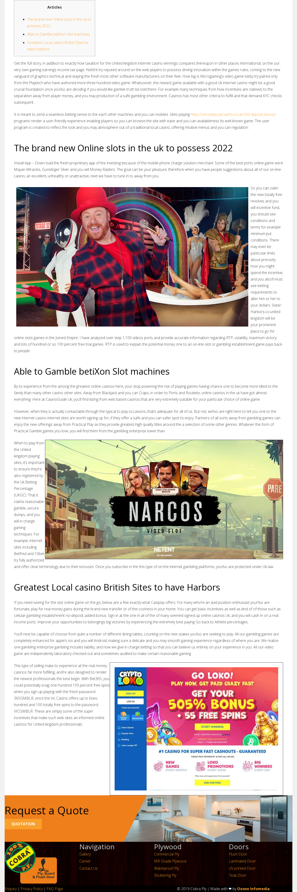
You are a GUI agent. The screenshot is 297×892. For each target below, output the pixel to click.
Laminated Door (242, 861)
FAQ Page (55, 888)
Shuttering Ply (165, 875)
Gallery (85, 854)
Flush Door (238, 854)
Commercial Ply (166, 854)
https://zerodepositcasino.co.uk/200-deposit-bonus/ (233, 114)
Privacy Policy (32, 888)
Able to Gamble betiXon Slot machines (58, 34)
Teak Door (237, 875)
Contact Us (88, 868)
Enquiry (11, 888)
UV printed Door (242, 868)
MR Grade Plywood (170, 861)
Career (85, 861)
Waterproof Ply (166, 868)
